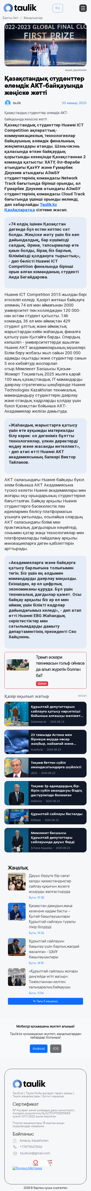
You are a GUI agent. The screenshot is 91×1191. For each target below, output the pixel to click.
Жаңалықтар (33, 17)
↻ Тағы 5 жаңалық (45, 1001)
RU (57, 8)
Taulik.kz (48, 204)
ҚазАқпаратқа (19, 209)
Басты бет (11, 17)
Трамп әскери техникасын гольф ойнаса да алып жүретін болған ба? (60, 666)
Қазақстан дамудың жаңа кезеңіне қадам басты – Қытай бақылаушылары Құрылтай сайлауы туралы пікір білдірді (52, 916)
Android (39, 1048)
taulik (17, 103)
